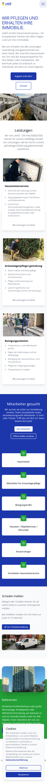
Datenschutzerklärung (17, 760)
